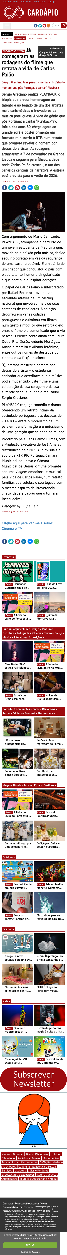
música (48, 38)
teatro (31, 38)
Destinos (49, 785)
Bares (29, 1154)
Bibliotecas (8, 1158)
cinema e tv (19, 38)
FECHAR (30, 1245)
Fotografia (23, 633)
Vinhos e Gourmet (24, 713)
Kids (5, 1001)
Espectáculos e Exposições (18, 1174)
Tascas (7, 713)
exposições (19, 42)
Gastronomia (46, 713)
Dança (58, 633)
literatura (7, 42)
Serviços (7, 1170)
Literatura (20, 637)
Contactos (8, 1203)
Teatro (48, 633)
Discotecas (41, 1154)
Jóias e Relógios (38, 1170)
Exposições (35, 637)
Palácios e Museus (29, 1158)
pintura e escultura (47, 34)
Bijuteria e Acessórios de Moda (38, 1178)
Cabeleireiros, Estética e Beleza (37, 1166)
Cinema (36, 633)
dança (39, 38)
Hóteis (17, 785)
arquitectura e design (25, 34)
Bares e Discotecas (44, 709)
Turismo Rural (32, 785)
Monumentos (51, 1158)
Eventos (8, 557)
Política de (30, 1252)
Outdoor (8, 857)
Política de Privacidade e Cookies (31, 1203)
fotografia (7, 38)
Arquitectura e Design (26, 629)
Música (7, 637)
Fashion (7, 929)
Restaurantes (22, 709)
